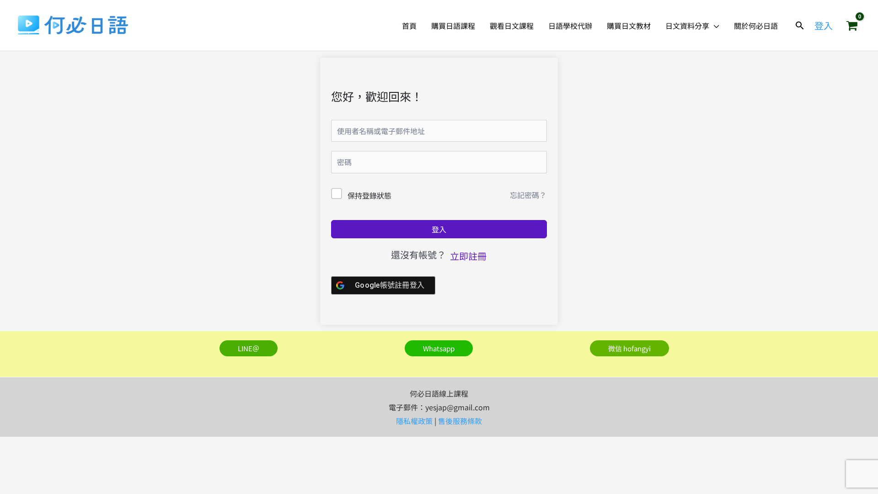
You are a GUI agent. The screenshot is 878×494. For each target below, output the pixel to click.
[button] (714, 26)
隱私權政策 (414, 420)
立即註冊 (468, 256)
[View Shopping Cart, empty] (852, 25)
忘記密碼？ (528, 194)
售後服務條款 (460, 420)
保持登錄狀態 (369, 195)
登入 (439, 229)
